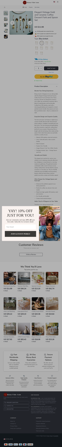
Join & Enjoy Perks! (20, 234)
